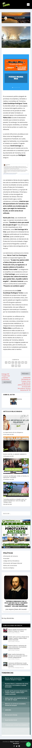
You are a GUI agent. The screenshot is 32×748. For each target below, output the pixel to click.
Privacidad (6, 558)
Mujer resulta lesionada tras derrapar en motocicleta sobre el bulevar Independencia (17, 656)
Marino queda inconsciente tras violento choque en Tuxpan (17, 630)
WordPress (16, 743)
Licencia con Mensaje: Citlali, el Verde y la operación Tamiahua (16, 476)
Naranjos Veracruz (19, 667)
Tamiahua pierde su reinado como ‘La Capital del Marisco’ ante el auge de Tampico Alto (15, 500)
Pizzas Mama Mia (16, 78)
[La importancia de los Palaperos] (16, 422)
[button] (28, 744)
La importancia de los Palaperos (13, 432)
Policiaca (17, 632)
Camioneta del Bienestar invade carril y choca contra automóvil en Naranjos (18, 664)
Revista (19, 399)
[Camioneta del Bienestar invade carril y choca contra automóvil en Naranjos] (5, 664)
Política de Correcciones (10, 565)
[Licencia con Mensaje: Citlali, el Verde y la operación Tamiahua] (16, 466)
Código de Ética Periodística (11, 561)
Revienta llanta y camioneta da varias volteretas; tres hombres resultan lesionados (17, 647)
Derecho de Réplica (8, 568)
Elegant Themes (14, 741)
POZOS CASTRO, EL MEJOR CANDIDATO (15, 454)
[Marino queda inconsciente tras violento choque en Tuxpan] (5, 631)
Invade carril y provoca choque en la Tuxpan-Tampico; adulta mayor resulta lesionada (18, 638)
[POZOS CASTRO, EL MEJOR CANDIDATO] (16, 444)
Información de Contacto (10, 556)
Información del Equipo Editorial (12, 563)
